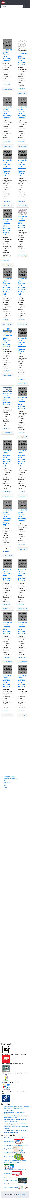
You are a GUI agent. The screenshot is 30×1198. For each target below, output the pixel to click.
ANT (5, 780)
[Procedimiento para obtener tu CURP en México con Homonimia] (23, 1187)
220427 (20, 608)
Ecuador (20, 93)
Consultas (21, 205)
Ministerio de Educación (11, 778)
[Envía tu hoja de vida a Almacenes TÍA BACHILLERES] (17, 1173)
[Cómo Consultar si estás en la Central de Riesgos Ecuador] (19, 1141)
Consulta (20, 324)
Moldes (24, 146)
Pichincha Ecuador (9, 776)
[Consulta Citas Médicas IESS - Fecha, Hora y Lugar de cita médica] (9, 1166)
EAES (5, 784)
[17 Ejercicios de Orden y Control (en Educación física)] (19, 1156)
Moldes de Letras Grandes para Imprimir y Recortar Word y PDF (7, 167)
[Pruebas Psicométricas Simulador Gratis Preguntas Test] (18, 1149)
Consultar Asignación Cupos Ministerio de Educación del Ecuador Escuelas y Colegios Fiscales (16, 1108)
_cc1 (19, 256)
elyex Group (21, 1194)
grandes (10, 265)
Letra (9, 375)
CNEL (6, 786)
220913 (20, 146)
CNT (5, 787)
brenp (7, 2)
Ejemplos (5, 89)
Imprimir (25, 93)
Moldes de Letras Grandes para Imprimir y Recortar (7, 55)
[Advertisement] (15, 23)
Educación (7, 782)
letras (10, 89)
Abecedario (6, 205)
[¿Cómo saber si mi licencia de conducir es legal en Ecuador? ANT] (22, 1180)
